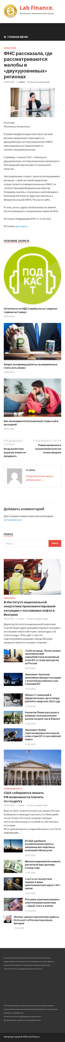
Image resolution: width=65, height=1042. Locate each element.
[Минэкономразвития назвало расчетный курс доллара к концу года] (13, 872)
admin (22, 82)
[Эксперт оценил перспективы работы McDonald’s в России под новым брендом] (7, 922)
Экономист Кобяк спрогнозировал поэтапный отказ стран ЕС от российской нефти (43, 734)
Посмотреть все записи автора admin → (40, 478)
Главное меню (18, 36)
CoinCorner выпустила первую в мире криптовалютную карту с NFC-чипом (43, 883)
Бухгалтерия (10, 48)
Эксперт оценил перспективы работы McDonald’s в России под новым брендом (36, 920)
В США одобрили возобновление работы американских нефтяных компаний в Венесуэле (40, 845)
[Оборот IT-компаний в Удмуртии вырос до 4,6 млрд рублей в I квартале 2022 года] (13, 705)
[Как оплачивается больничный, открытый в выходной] (32, 417)
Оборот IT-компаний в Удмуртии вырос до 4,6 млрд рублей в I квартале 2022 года (42, 698)
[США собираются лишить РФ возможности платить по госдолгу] (32, 785)
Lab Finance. (37, 7)
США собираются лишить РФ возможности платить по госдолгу (24, 797)
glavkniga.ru (21, 226)
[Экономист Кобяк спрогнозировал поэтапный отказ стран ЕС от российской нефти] (13, 740)
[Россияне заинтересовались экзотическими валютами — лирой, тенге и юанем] (13, 910)
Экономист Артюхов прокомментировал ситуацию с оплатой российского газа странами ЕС (43, 679)
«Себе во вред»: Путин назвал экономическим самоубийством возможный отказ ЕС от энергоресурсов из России (43, 657)
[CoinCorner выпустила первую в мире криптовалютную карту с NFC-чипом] (13, 889)
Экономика (9, 598)
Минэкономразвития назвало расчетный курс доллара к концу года (42, 864)
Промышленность (13, 789)
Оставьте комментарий (38, 82)
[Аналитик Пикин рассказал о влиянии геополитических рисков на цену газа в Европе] (13, 723)
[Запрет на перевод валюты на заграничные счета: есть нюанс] (32, 360)
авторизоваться (13, 519)
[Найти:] (32, 543)
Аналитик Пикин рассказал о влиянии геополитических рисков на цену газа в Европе (42, 715)
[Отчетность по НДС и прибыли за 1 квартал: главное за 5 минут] (32, 305)
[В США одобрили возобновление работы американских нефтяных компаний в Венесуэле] (13, 851)
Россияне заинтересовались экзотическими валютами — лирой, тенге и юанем (42, 902)
